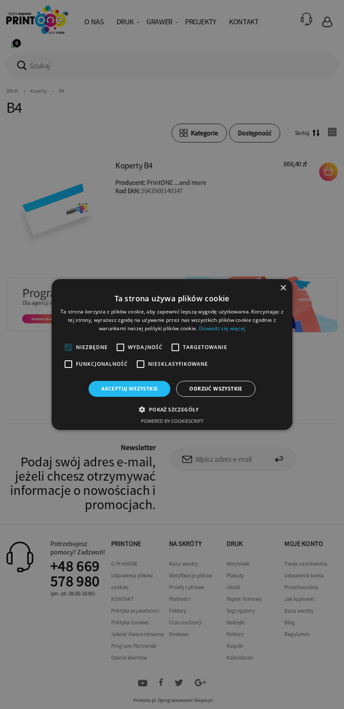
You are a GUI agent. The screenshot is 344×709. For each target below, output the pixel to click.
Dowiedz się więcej (222, 328)
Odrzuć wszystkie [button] (215, 388)
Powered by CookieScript (172, 421)
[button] (171, 409)
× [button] (283, 288)
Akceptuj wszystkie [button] (129, 388)
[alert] (172, 354)
